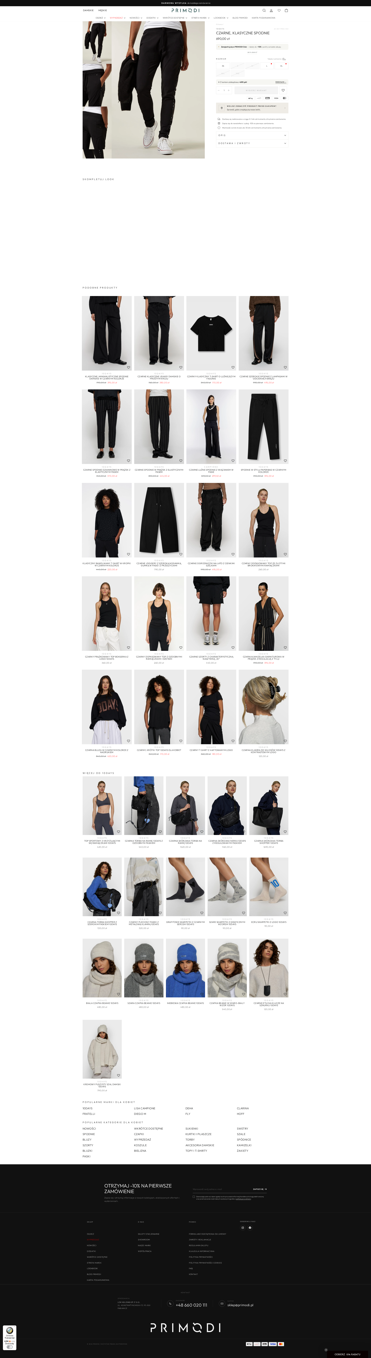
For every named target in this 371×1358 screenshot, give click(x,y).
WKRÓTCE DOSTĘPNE (174, 18)
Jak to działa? (252, 52)
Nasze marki (144, 1245)
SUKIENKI (192, 1128)
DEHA (189, 1108)
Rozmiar (252, 59)
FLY (188, 1114)
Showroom (144, 1239)
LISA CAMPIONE (144, 1108)
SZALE (241, 1134)
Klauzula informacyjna (201, 1251)
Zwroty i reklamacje (200, 1239)
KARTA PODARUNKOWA (263, 18)
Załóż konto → (280, 82)
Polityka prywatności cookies (205, 1263)
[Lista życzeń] (128, 367)
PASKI (86, 1156)
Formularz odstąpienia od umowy (207, 1234)
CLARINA (243, 1108)
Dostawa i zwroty (234, 143)
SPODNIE (89, 1134)
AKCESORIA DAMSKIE (200, 1145)
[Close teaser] (326, 1349)
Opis (222, 135)
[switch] (10, 1347)
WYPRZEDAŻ (142, 1139)
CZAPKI (139, 1134)
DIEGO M (140, 1114)
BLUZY (87, 1139)
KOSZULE (140, 1145)
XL (281, 66)
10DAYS (220, 29)
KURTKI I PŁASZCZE (198, 1134)
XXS (237, 73)
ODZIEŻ (99, 18)
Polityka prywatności (201, 1257)
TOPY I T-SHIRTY (196, 1150)
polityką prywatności (243, 1199)
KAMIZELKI (244, 1145)
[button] (347, 1354)
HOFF (240, 1114)
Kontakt (193, 1274)
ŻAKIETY (242, 1150)
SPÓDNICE (244, 1139)
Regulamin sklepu (198, 1245)
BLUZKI (87, 1150)
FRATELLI (89, 1114)
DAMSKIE (88, 10)
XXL (223, 73)
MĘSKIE (102, 10)
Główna (219, 24)
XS (223, 66)
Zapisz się (258, 1189)
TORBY (190, 1139)
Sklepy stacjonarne (149, 1234)
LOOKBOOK (220, 18)
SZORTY (88, 1145)
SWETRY (242, 1128)
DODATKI (151, 18)
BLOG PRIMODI (240, 18)
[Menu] (14, 1327)
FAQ (191, 1268)
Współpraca (145, 1251)
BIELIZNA (140, 1150)
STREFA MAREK (199, 18)
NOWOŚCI (135, 18)
